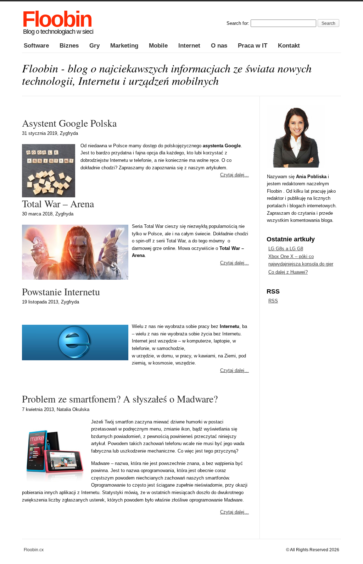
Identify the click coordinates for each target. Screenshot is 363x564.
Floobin (56, 19)
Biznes (69, 45)
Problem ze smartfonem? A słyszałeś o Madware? (120, 398)
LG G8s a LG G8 (285, 248)
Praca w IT (252, 45)
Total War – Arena (58, 203)
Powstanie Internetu (61, 291)
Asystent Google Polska (69, 123)
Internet (189, 45)
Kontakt (289, 45)
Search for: (238, 23)
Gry (94, 45)
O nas (219, 45)
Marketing (124, 45)
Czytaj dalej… (234, 174)
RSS (273, 300)
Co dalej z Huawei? (288, 272)
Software (36, 45)
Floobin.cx (34, 549)
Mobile (158, 45)
